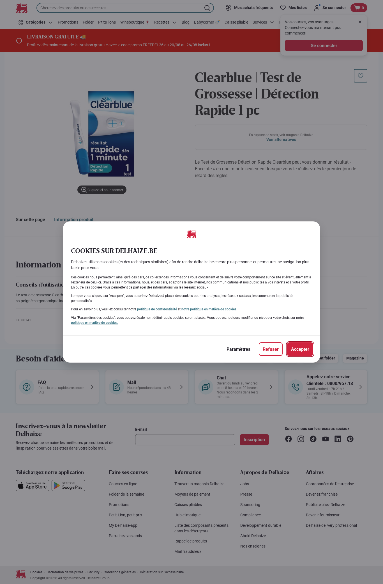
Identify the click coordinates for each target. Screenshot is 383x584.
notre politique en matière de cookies (208, 309)
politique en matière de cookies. (94, 323)
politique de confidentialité (157, 309)
